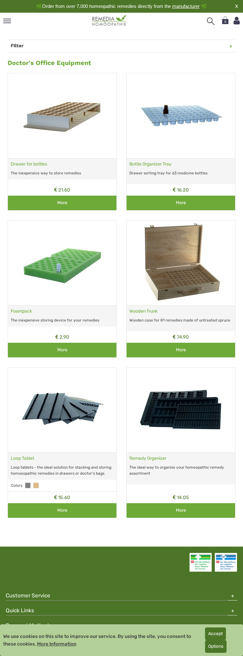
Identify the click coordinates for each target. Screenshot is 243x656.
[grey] (28, 485)
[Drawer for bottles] (62, 115)
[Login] (237, 21)
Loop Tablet (22, 458)
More (62, 202)
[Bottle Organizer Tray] (181, 115)
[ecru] (36, 485)
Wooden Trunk (143, 311)
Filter (17, 46)
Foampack (21, 311)
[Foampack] (62, 262)
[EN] (109, 20)
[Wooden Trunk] (181, 262)
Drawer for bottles (29, 164)
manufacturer (186, 6)
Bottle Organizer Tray (150, 164)
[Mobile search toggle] (210, 21)
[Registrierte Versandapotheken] (201, 562)
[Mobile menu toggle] (7, 21)
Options (215, 646)
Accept (215, 633)
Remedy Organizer (147, 458)
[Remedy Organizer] (181, 409)
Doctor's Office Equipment (49, 63)
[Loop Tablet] (62, 409)
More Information (56, 644)
